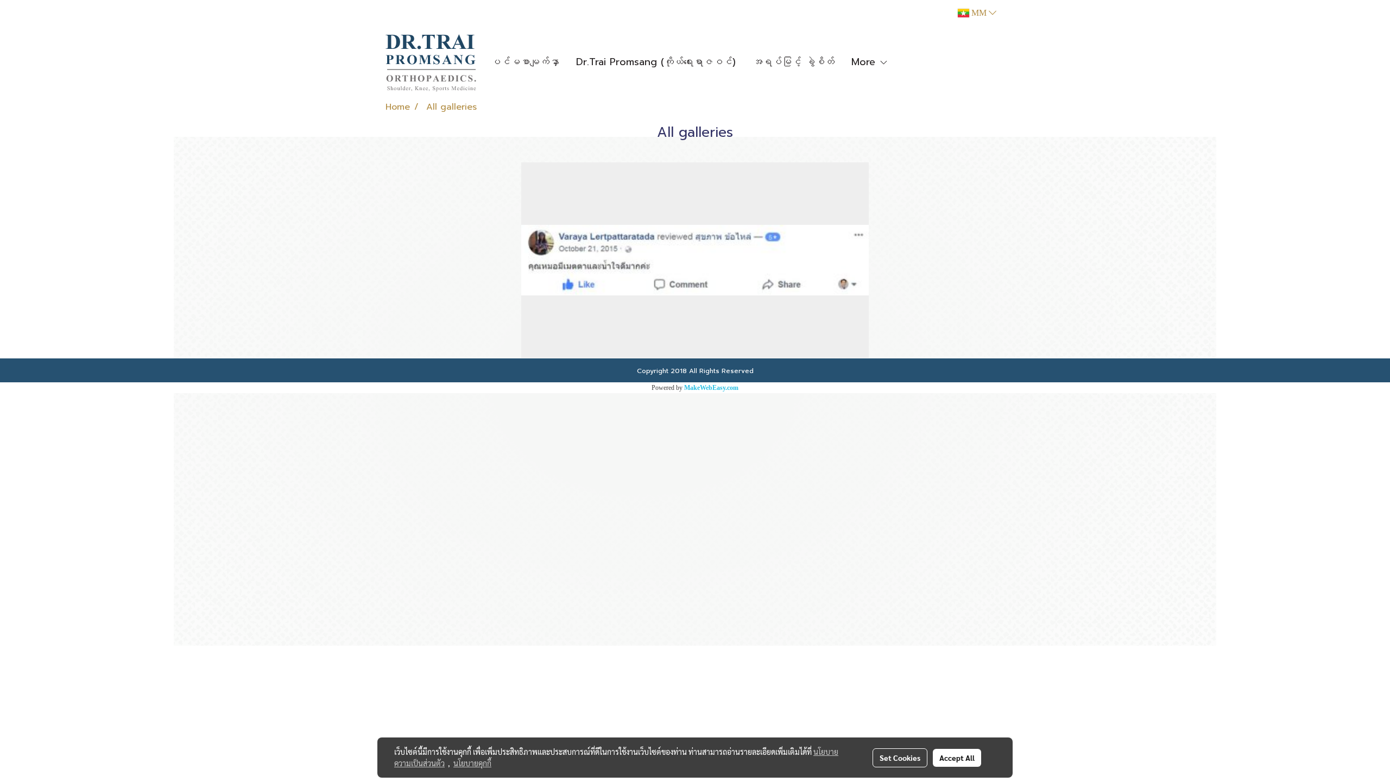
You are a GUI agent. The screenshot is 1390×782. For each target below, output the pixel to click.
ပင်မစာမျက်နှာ (525, 62)
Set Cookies (900, 757)
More (865, 62)
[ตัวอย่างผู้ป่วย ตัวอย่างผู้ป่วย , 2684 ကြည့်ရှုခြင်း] (695, 260)
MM (979, 12)
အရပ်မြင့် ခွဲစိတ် (794, 62)
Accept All (957, 757)
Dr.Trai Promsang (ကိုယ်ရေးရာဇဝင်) (656, 62)
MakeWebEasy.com (711, 388)
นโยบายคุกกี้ (472, 763)
